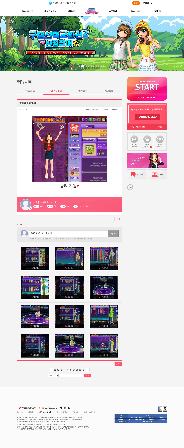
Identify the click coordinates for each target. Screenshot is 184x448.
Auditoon (109, 91)
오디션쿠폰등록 (134, 145)
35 (67, 370)
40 (83, 370)
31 (55, 370)
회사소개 (20, 412)
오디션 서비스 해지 (90, 412)
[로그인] (136, 3)
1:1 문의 (136, 174)
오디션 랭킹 (135, 11)
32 (58, 370)
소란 (26, 109)
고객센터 (157, 11)
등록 (113, 233)
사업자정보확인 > (76, 419)
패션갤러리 (56, 91)
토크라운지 (30, 91)
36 (70, 370)
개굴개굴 (36, 268)
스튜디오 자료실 (49, 11)
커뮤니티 (71, 11)
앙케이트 (82, 91)
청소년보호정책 (62, 412)
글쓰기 (118, 364)
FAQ (157, 174)
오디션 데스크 (27, 11)
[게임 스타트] (147, 85)
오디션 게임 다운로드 (147, 97)
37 (73, 370)
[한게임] (38, 3)
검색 (87, 375)
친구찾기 (113, 11)
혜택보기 (160, 127)
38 (77, 370)
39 (80, 370)
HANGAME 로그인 (147, 117)
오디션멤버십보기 (145, 146)
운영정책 (75, 412)
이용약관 (31, 412)
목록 (118, 219)
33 (61, 370)
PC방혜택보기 (160, 145)
